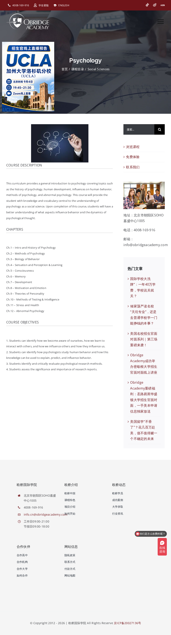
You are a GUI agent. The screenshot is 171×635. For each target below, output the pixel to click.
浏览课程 (133, 146)
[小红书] (163, 5)
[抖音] (147, 4)
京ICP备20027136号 (127, 623)
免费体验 (133, 157)
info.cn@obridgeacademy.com (45, 514)
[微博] (154, 4)
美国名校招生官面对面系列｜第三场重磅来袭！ (143, 339)
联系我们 (133, 167)
